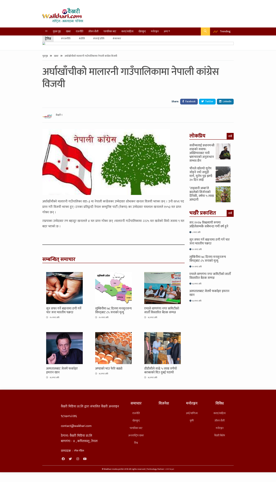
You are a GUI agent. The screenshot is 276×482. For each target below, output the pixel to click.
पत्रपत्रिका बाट (109, 31)
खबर (68, 31)
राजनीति (79, 31)
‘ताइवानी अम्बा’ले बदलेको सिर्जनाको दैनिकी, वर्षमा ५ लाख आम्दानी (201, 193)
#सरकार (117, 38)
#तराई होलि (98, 38)
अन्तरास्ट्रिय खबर (136, 435)
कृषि (192, 420)
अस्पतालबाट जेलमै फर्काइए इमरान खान (62, 370)
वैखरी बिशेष (219, 435)
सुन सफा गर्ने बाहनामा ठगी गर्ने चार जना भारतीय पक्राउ (63, 310)
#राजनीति (65, 38)
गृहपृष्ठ (45, 56)
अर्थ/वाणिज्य (192, 413)
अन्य (166, 31)
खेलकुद (142, 31)
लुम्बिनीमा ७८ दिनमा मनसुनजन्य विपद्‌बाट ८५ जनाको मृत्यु (113, 310)
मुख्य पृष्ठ (57, 31)
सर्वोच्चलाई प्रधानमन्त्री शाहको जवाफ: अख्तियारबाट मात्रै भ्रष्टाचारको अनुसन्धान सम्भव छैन (201, 153)
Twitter (208, 101)
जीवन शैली (93, 31)
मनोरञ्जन (155, 31)
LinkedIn (226, 101)
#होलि (82, 38)
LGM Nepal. (169, 469)
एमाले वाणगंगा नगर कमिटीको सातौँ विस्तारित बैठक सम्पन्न (161, 310)
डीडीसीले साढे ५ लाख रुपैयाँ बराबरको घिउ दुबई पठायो (160, 370)
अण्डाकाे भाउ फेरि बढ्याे (108, 368)
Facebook (190, 101)
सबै (230, 136)
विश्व (136, 442)
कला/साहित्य (127, 31)
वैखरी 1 (59, 115)
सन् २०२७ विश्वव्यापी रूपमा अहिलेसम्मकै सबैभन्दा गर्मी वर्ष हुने (208, 224)
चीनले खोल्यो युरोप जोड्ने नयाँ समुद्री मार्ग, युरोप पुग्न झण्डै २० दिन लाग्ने (200, 174)
